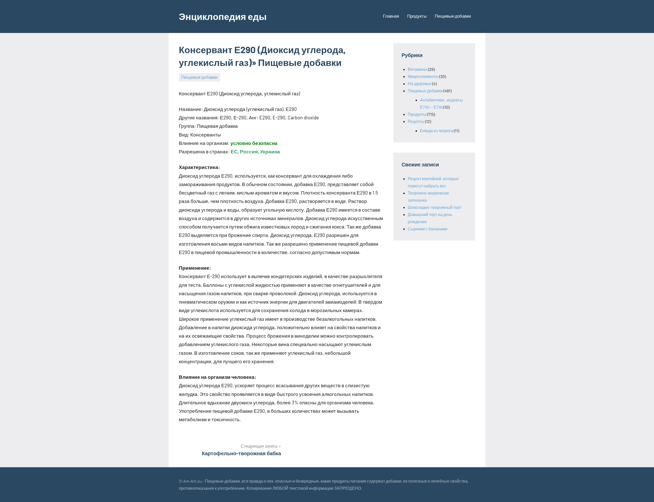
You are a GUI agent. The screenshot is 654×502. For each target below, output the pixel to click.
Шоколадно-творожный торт (434, 207)
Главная (391, 15)
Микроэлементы (423, 76)
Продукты (417, 15)
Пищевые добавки (453, 15)
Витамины (417, 69)
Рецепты (416, 121)
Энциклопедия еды (223, 16)
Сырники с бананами (427, 228)
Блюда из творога (436, 130)
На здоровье (419, 83)
